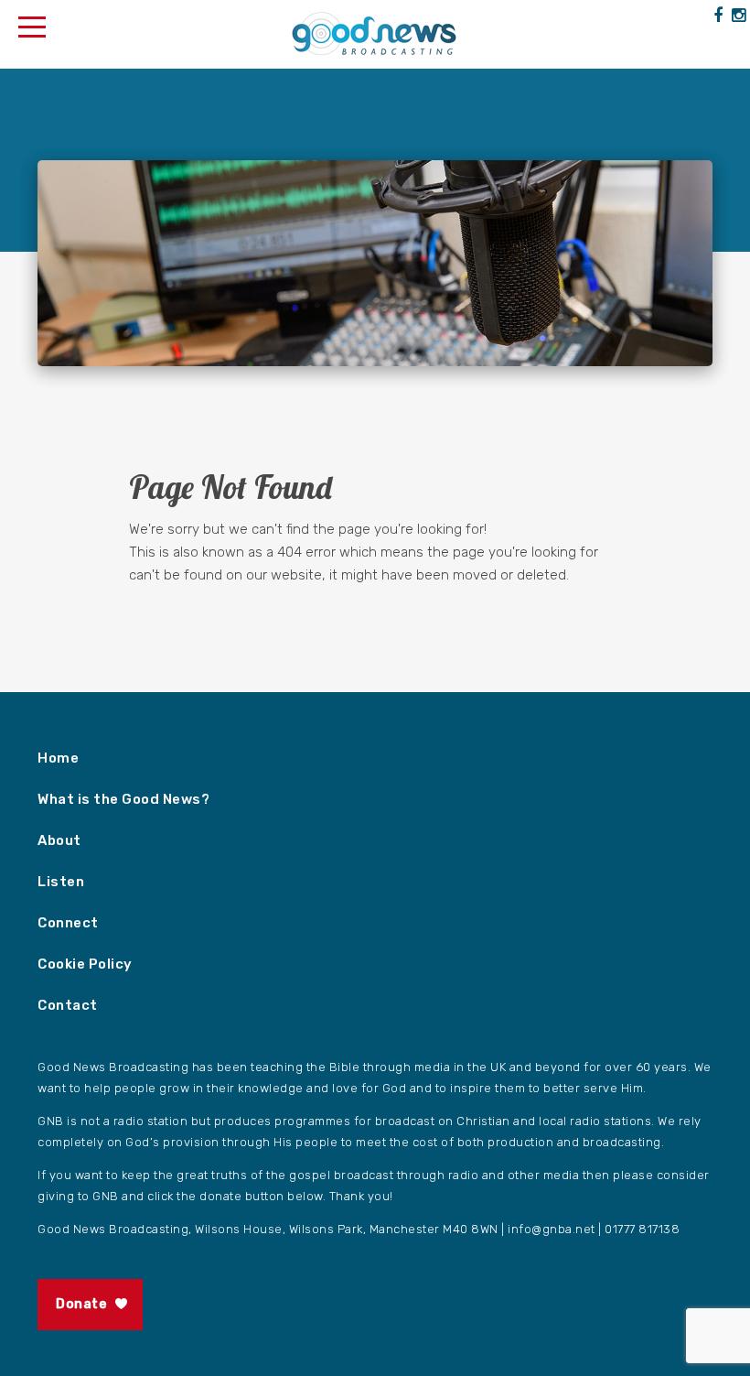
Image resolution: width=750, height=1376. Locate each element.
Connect (68, 923)
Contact (68, 1005)
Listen (61, 881)
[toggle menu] (32, 23)
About (59, 840)
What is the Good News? (123, 799)
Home (58, 758)
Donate (81, 1304)
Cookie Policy (85, 964)
